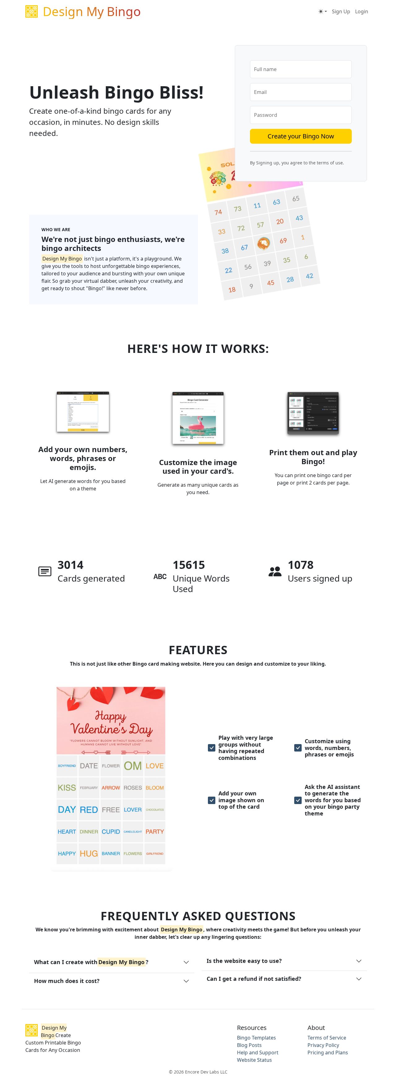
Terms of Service (327, 1037)
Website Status (254, 1060)
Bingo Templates (256, 1037)
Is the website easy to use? (244, 960)
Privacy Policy (323, 1045)
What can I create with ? (91, 962)
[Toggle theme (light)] (322, 11)
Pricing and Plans (328, 1052)
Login (361, 11)
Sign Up (341, 11)
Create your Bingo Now (301, 136)
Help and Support (257, 1052)
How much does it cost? (67, 981)
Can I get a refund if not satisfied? (254, 978)
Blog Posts (249, 1045)
